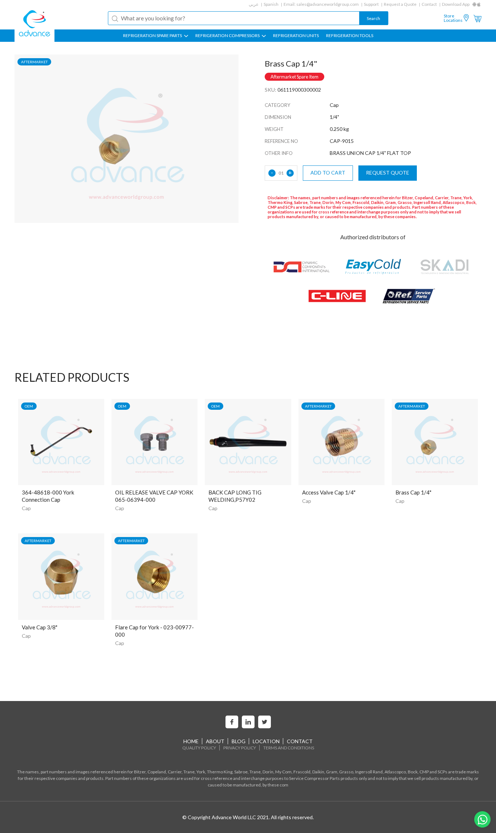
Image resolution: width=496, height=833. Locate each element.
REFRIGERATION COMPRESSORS (227, 35)
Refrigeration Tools (349, 35)
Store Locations (453, 18)
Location (266, 741)
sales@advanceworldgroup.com (327, 4)
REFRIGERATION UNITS (296, 35)
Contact (429, 4)
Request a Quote (400, 4)
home (191, 741)
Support (371, 4)
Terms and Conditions (288, 747)
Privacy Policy (239, 747)
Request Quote (387, 172)
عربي (254, 4)
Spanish (271, 4)
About (215, 741)
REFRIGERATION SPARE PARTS (153, 35)
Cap (26, 508)
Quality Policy (199, 747)
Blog (238, 741)
